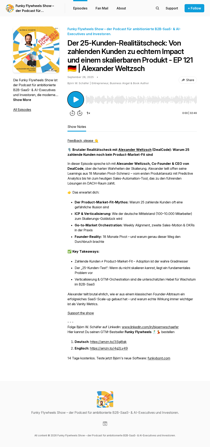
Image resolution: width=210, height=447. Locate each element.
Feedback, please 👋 (82, 141)
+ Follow (194, 8)
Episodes (80, 8)
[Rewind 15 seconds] (72, 113)
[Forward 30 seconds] (80, 113)
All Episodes (22, 110)
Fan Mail (102, 8)
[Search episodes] (157, 8)
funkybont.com (159, 358)
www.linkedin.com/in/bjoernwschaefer (150, 327)
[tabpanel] (132, 251)
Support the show (80, 313)
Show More (22, 100)
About (121, 8)
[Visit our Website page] (105, 424)
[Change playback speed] (88, 113)
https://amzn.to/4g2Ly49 (109, 348)
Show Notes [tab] (76, 127)
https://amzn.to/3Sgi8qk (108, 342)
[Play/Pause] (75, 99)
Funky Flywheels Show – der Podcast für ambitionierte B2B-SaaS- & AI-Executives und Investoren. (37, 8)
